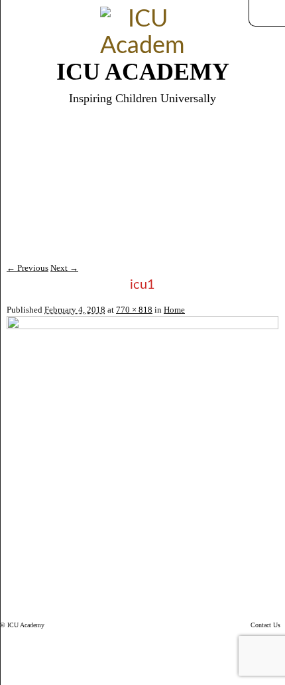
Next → (64, 268)
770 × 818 (134, 310)
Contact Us (265, 625)
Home (174, 310)
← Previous (27, 268)
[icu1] (142, 326)
